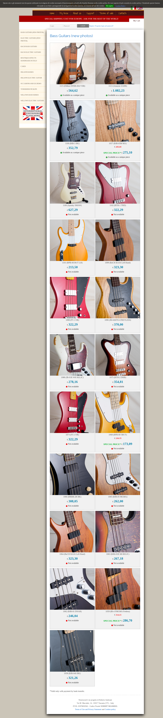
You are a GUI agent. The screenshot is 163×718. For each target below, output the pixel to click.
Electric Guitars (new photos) (30, 39)
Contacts (122, 13)
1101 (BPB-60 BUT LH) (72, 263)
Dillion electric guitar (31, 78)
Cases (23, 66)
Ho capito (109, 6)
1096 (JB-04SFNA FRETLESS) (118, 320)
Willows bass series (30, 95)
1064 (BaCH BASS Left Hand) (72, 554)
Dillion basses (27, 72)
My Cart (136, 21)
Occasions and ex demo (31, 83)
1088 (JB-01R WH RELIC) (72, 377)
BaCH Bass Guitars (29, 46)
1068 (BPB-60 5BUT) (118, 435)
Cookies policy (110, 709)
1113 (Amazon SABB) (117, 86)
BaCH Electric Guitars (31, 52)
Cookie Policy (120, 6)
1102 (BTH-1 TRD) (118, 205)
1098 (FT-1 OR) (72, 320)
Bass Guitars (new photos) (32, 32)
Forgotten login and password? (104, 26)
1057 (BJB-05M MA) (118, 143)
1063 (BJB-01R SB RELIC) (117, 554)
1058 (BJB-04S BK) (72, 673)
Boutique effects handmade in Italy (29, 59)
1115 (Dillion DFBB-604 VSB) (72, 86)
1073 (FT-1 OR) (72, 435)
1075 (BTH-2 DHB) (117, 377)
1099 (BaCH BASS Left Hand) (118, 263)
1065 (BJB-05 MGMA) (117, 497)
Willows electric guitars (32, 101)
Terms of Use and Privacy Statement (88, 709)
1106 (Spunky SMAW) (72, 205)
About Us (77, 13)
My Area (64, 13)
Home (52, 13)
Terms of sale (106, 13)
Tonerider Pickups (29, 89)
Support (90, 13)
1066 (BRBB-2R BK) (72, 497)
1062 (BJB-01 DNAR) (72, 611)
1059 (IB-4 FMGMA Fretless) (118, 611)
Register (91, 26)
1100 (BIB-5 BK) (72, 143)
